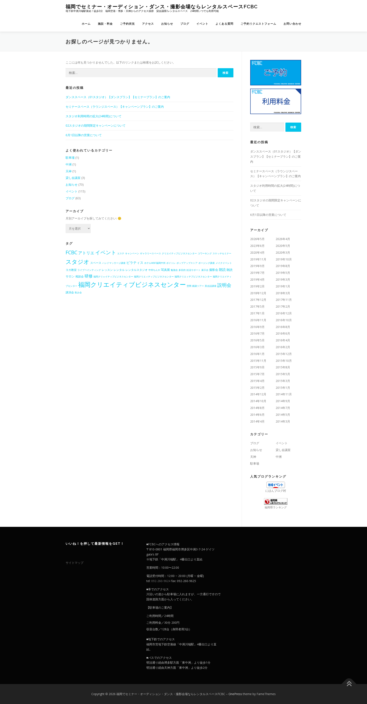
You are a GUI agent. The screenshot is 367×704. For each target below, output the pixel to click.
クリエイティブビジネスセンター (179, 253)
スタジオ (77, 262)
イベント (202, 23)
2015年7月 (257, 374)
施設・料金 (105, 23)
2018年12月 (258, 293)
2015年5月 (283, 374)
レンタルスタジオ (137, 270)
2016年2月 (283, 347)
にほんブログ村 (275, 491)
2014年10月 (258, 401)
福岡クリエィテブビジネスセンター (193, 276)
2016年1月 (257, 354)
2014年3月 (283, 421)
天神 (69, 171)
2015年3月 (283, 381)
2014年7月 (283, 408)
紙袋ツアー (198, 285)
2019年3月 (283, 279)
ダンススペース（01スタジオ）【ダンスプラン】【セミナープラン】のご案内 (118, 97)
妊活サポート (193, 270)
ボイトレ (171, 263)
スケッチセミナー (222, 253)
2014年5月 (283, 415)
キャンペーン (132, 253)
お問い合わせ (292, 23)
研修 (89, 276)
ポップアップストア (187, 263)
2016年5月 (257, 340)
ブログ (184, 23)
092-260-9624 (160, 581)
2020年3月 (283, 252)
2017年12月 (258, 300)
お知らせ (167, 23)
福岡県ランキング (276, 507)
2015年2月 (257, 388)
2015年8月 (283, 367)
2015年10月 (284, 361)
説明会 (224, 285)
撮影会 (213, 270)
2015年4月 (257, 381)
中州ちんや (154, 270)
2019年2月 (257, 286)
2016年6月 (283, 333)
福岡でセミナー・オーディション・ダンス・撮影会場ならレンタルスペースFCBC (162, 6)
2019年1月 (283, 286)
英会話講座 (210, 285)
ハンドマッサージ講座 (114, 263)
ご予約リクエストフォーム (258, 23)
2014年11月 (284, 394)
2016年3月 (257, 347)
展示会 (204, 270)
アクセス (148, 23)
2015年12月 (284, 354)
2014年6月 (257, 415)
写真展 (165, 270)
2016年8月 (283, 327)
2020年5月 (283, 246)
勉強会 (174, 270)
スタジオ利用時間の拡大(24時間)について (93, 116)
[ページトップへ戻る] (349, 684)
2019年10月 (284, 259)
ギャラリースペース (150, 253)
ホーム (86, 23)
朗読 (222, 269)
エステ (120, 253)
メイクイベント (224, 263)
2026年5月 (257, 239)
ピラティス (134, 262)
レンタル (119, 270)
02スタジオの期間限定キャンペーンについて (96, 125)
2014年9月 (283, 401)
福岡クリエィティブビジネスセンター (154, 276)
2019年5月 (283, 273)
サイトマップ (74, 563)
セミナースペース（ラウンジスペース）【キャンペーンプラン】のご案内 (115, 107)
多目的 (182, 270)
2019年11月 (258, 259)
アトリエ (86, 253)
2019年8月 (283, 266)
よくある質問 (224, 23)
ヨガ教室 (71, 270)
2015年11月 (258, 361)
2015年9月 (257, 367)
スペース (95, 263)
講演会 (70, 292)
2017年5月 (257, 306)
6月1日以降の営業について (84, 135)
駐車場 (70, 158)
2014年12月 (258, 394)
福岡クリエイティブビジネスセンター (132, 284)
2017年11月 (284, 300)
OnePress (235, 694)
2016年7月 (257, 333)
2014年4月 (257, 421)
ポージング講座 (206, 263)
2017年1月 (257, 313)
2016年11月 (258, 320)
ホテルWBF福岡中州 (154, 263)
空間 (189, 285)
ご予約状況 (127, 23)
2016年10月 (284, 320)
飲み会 (78, 292)
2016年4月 (283, 340)
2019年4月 (257, 279)
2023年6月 (257, 246)
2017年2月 (283, 306)
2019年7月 (257, 273)
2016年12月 (284, 313)
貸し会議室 (73, 178)
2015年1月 (283, 388)
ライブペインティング (89, 270)
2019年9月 (257, 266)
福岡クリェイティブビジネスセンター (113, 276)
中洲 (69, 164)
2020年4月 (257, 252)
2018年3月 (283, 293)
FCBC (71, 252)
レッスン (107, 270)
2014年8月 (257, 408)
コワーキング (205, 253)
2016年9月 (257, 327)
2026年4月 (283, 239)
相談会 (79, 276)
